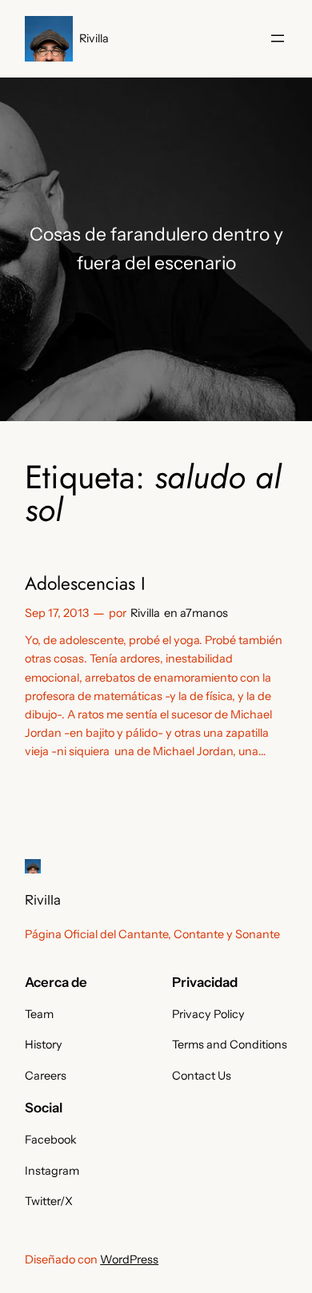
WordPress (129, 1259)
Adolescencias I (85, 584)
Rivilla (94, 38)
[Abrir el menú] (277, 38)
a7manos (204, 613)
